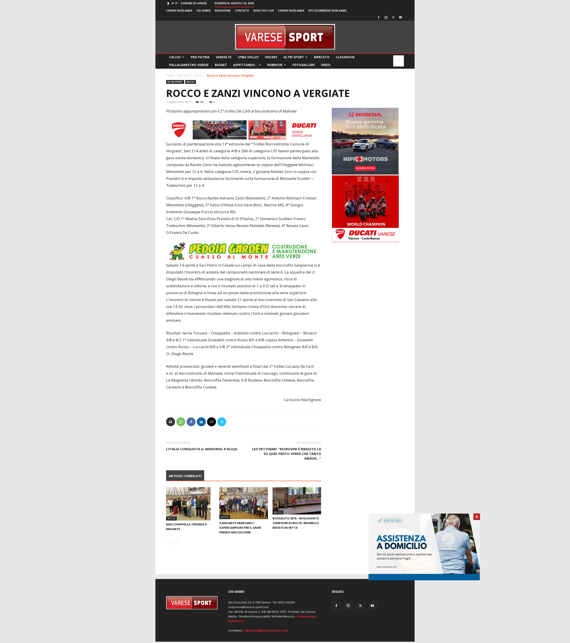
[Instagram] (386, 17)
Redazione (223, 10)
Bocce (199, 75)
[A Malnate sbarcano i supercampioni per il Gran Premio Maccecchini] (243, 503)
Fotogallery (304, 65)
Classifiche (345, 57)
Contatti (242, 10)
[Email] (211, 421)
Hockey (271, 57)
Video (325, 65)
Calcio (175, 57)
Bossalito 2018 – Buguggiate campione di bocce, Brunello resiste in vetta (296, 523)
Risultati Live (263, 10)
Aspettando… (245, 65)
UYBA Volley (248, 57)
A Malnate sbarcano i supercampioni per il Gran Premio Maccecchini (240, 527)
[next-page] (176, 541)
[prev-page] (169, 541)
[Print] (170, 421)
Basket (221, 65)
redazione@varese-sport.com (265, 630)
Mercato (322, 57)
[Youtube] (400, 17)
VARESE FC (224, 57)
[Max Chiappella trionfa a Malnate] (190, 503)
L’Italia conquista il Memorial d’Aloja (201, 449)
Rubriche (275, 65)
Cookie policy (306, 616)
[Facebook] (378, 17)
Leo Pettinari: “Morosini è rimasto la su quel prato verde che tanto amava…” (286, 453)
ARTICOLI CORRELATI (185, 476)
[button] (398, 61)
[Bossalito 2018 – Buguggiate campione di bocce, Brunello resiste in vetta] (297, 500)
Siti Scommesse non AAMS (327, 10)
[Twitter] (393, 17)
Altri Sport (293, 57)
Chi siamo (203, 10)
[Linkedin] (201, 421)
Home (170, 75)
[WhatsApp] (180, 421)
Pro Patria (200, 57)
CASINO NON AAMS (179, 10)
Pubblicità (236, 621)
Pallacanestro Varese (189, 65)
